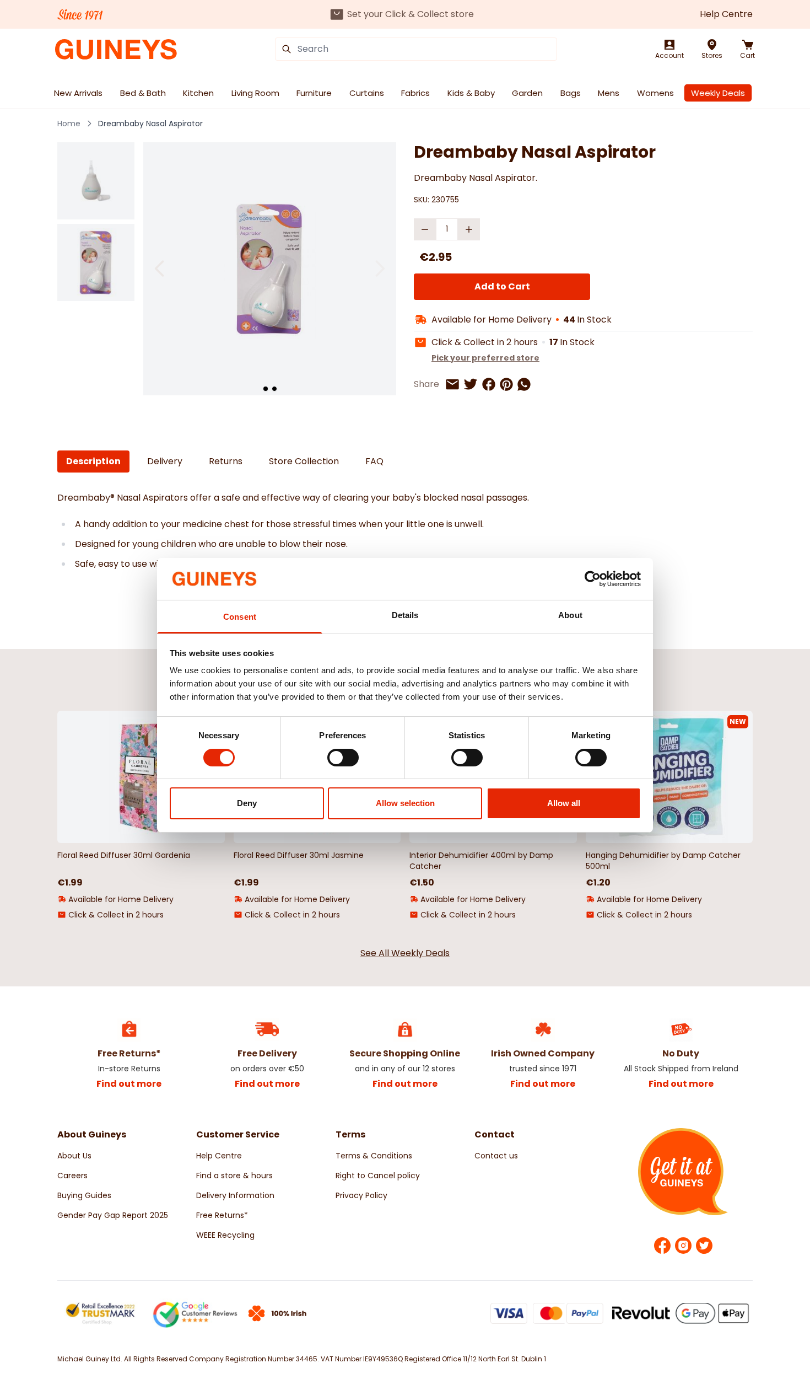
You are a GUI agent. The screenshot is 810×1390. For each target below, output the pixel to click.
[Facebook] (662, 1245)
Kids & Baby (471, 93)
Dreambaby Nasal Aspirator (150, 123)
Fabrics (415, 93)
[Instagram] (683, 1245)
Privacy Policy (361, 1195)
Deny (247, 803)
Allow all (563, 803)
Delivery (164, 461)
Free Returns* (222, 1215)
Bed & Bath (143, 93)
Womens (655, 93)
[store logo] (116, 49)
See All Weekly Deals (405, 953)
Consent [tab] (239, 616)
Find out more (128, 1083)
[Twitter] (704, 1245)
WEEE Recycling (225, 1235)
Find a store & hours (234, 1175)
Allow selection (405, 803)
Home (68, 123)
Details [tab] (405, 615)
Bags (570, 93)
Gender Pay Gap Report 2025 (112, 1215)
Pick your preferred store (485, 357)
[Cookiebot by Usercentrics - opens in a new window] (592, 579)
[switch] (343, 757)
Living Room (255, 93)
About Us (74, 1155)
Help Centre (726, 14)
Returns (225, 461)
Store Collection (304, 461)
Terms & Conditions (374, 1155)
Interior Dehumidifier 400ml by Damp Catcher (481, 861)
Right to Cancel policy (378, 1175)
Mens (608, 93)
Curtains (366, 93)
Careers (72, 1175)
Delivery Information (235, 1195)
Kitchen (198, 93)
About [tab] (570, 615)
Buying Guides (84, 1195)
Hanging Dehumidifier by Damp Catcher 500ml (663, 861)
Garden (527, 93)
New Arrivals (78, 93)
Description (93, 461)
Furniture (314, 93)
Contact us (496, 1155)
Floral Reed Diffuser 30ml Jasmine (299, 855)
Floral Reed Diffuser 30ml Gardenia (123, 855)
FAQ (374, 461)
